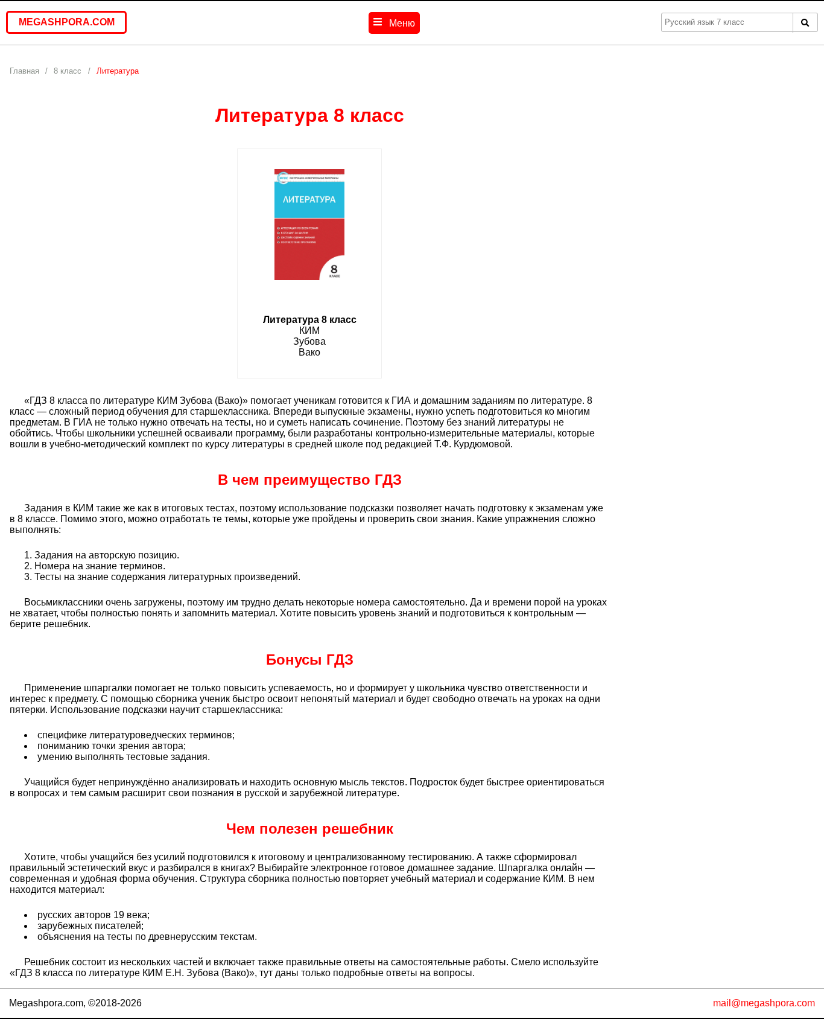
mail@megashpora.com (764, 1003)
